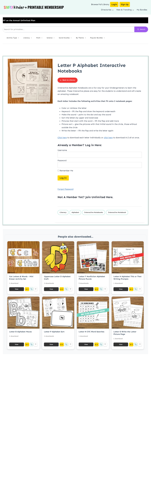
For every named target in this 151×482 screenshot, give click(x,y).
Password (62, 160)
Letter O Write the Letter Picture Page (124, 333)
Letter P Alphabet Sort (54, 332)
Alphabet (75, 212)
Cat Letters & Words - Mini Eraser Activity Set (21, 277)
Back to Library (69, 80)
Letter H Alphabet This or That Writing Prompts (127, 277)
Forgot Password (65, 189)
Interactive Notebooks (93, 212)
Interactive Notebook (117, 212)
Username (62, 150)
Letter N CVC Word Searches (91, 332)
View (16, 289)
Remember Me (66, 170)
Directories (106, 9)
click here (108, 137)
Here (109, 197)
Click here (62, 137)
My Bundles (142, 9)
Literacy (63, 212)
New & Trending (124, 9)
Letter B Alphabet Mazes (20, 332)
